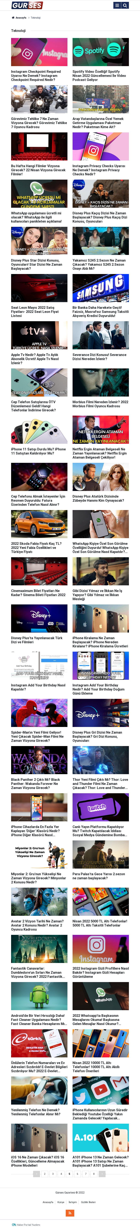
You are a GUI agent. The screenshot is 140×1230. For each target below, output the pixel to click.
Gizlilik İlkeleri (88, 1202)
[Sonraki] (102, 1174)
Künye (61, 1202)
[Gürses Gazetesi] (27, 5)
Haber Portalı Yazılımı (28, 1225)
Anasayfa (48, 1202)
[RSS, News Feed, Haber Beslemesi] (70, 1213)
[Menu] (117, 5)
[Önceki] (36, 1174)
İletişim (73, 1202)
